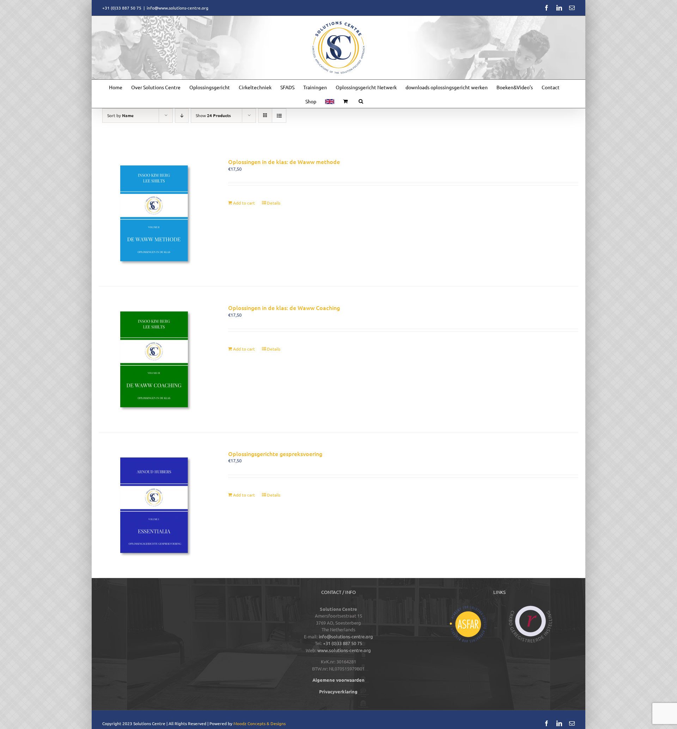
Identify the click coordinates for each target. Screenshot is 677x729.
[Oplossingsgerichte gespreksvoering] (154, 505)
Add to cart (244, 203)
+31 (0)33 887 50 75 (342, 643)
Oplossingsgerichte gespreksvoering (275, 453)
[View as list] (279, 115)
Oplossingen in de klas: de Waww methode (284, 161)
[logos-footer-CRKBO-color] (530, 608)
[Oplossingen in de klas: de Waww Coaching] (154, 359)
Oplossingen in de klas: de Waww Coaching (284, 307)
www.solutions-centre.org (344, 650)
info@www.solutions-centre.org (177, 8)
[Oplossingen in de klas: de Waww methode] (154, 213)
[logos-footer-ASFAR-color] (468, 608)
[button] (361, 101)
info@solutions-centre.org (346, 636)
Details (273, 203)
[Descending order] (182, 115)
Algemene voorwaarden (338, 680)
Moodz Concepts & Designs (259, 723)
